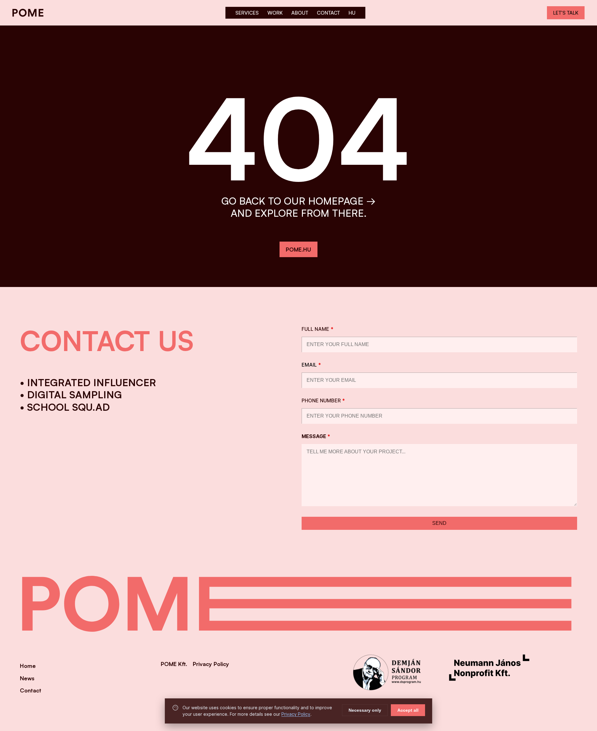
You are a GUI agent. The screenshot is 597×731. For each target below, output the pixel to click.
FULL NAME (317, 329)
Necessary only (365, 710)
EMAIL (311, 365)
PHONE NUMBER (323, 400)
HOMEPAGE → (342, 201)
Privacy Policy (295, 714)
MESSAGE (316, 436)
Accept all (408, 710)
